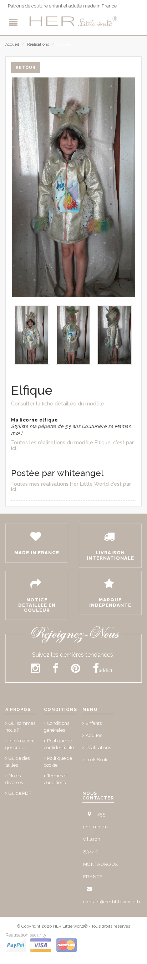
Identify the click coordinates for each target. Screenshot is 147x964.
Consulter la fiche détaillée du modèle (57, 404)
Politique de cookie (58, 762)
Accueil (12, 44)
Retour (26, 67)
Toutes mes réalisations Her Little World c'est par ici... (71, 486)
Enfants (94, 723)
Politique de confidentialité (59, 744)
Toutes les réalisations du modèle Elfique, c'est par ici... (72, 445)
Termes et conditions (56, 779)
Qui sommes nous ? (20, 727)
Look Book (96, 759)
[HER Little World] (73, 21)
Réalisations (38, 44)
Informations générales (20, 744)
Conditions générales (56, 727)
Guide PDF (20, 793)
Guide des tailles (17, 762)
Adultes (94, 735)
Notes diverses (14, 779)
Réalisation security (25, 935)
